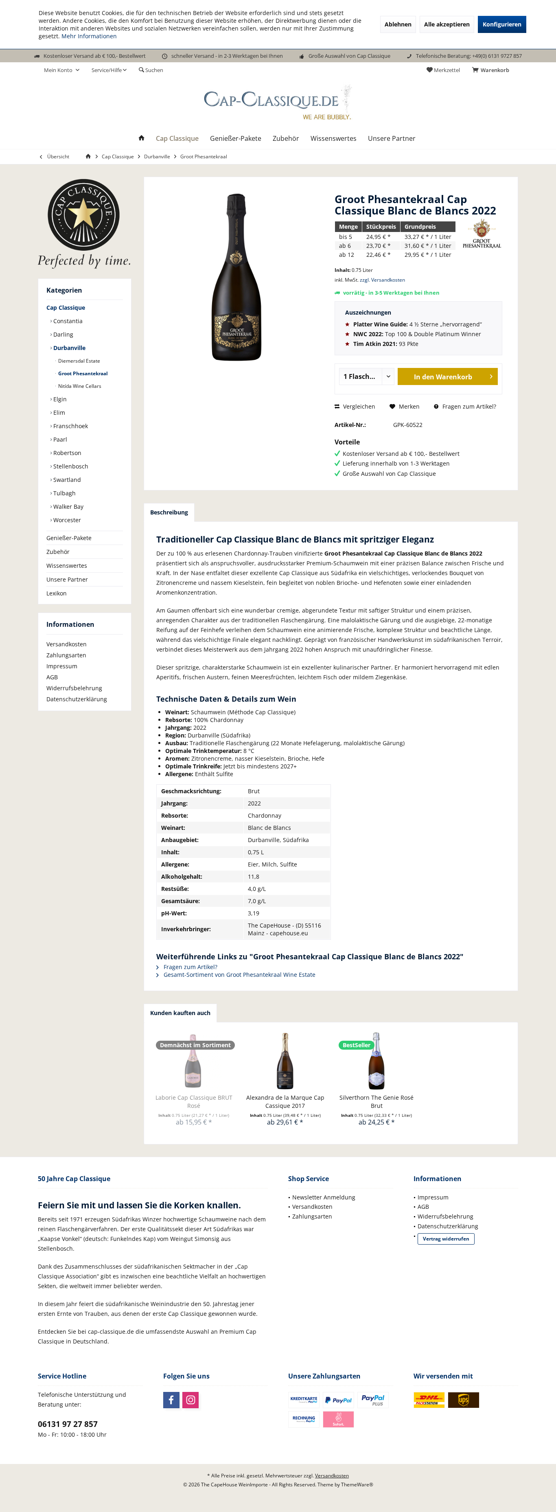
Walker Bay (67, 506)
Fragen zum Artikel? (468, 406)
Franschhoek (70, 426)
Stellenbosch (70, 466)
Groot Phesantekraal (82, 373)
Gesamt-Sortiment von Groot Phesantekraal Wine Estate (238, 974)
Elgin (59, 399)
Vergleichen (358, 406)
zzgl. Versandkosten (382, 279)
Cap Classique (65, 307)
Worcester (66, 520)
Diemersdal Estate (78, 360)
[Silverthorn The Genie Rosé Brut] (376, 1061)
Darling (62, 334)
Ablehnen (398, 24)
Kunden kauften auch (180, 1013)
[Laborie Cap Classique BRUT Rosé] (194, 1061)
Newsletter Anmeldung (323, 1197)
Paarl (59, 439)
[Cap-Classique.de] (84, 223)
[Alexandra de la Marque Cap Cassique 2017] (285, 1061)
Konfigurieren (502, 24)
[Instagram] (190, 1400)
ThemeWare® (357, 1484)
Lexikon (56, 593)
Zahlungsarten (66, 655)
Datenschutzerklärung (76, 699)
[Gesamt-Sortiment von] (482, 233)
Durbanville (68, 348)
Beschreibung (169, 512)
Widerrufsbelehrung (74, 688)
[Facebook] (171, 1400)
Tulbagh (64, 493)
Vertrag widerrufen (446, 1238)
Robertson (66, 453)
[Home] (142, 138)
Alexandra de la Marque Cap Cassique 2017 (285, 1101)
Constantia (67, 321)
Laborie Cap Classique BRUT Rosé (193, 1101)
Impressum (61, 666)
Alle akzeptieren (447, 24)
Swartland (66, 480)
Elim (58, 412)
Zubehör (58, 552)
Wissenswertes (66, 565)
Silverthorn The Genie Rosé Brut (376, 1101)
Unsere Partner (67, 579)
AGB (52, 677)
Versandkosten (66, 644)
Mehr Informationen (89, 36)
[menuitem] (492, 70)
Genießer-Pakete (69, 538)
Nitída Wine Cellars (79, 386)
